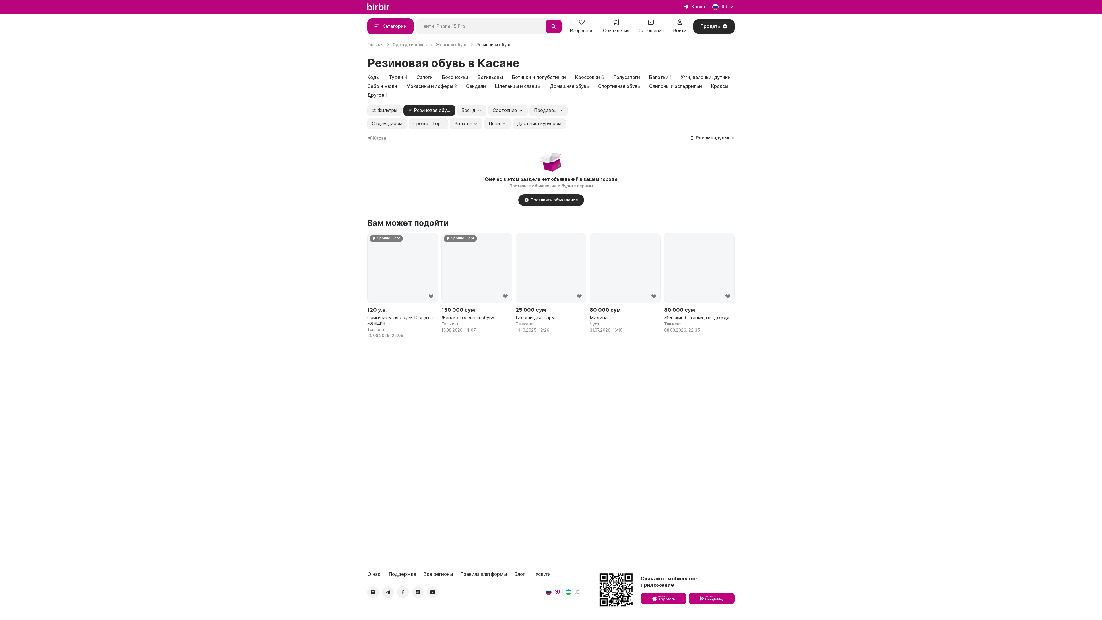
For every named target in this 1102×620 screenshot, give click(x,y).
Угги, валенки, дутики (706, 77)
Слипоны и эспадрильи (675, 86)
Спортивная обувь (619, 86)
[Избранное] (582, 24)
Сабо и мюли (382, 86)
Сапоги (424, 77)
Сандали (476, 86)
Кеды (373, 77)
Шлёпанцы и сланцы (518, 86)
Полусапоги (626, 77)
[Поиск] (554, 26)
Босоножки (455, 77)
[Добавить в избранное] (431, 296)
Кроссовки (589, 77)
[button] (582, 26)
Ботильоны (490, 77)
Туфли (398, 77)
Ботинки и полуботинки (539, 77)
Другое (377, 95)
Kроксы (719, 86)
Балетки (660, 77)
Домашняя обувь (569, 86)
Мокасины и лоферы (431, 86)
